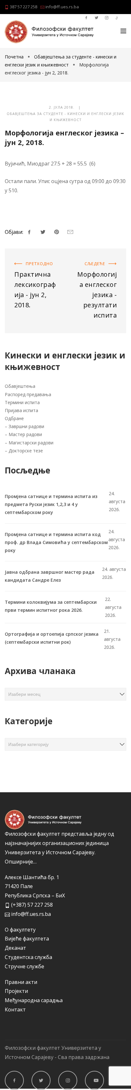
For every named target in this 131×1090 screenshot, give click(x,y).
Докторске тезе (26, 451)
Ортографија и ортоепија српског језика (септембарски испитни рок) (52, 638)
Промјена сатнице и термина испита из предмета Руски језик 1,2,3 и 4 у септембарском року (51, 504)
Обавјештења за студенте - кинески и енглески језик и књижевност (65, 116)
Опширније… (21, 861)
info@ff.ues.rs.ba (62, 7)
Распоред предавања (28, 394)
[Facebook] (14, 1080)
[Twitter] (41, 1080)
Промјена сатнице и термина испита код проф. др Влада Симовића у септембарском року (56, 542)
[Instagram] (67, 1080)
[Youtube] (94, 1080)
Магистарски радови (31, 443)
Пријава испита (21, 410)
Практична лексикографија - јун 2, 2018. (33, 265)
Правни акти (21, 982)
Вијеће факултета (27, 938)
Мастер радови (25, 434)
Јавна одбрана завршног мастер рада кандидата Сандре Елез (49, 576)
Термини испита (22, 402)
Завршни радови (26, 426)
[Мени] (123, 31)
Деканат (15, 947)
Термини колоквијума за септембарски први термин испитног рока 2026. (51, 606)
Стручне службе (24, 966)
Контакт (15, 1009)
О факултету (20, 929)
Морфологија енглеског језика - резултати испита (96, 265)
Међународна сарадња (34, 1000)
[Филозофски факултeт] (49, 31)
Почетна (15, 57)
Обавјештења (20, 386)
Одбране (14, 418)
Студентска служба (28, 957)
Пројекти (16, 990)
